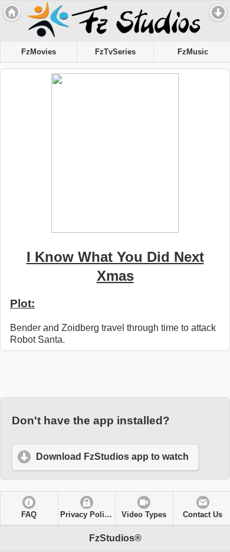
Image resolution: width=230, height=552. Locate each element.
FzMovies (38, 52)
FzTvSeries (115, 52)
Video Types (143, 515)
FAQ (29, 515)
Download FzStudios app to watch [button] (112, 457)
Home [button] (12, 12)
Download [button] (218, 12)
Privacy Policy (86, 515)
